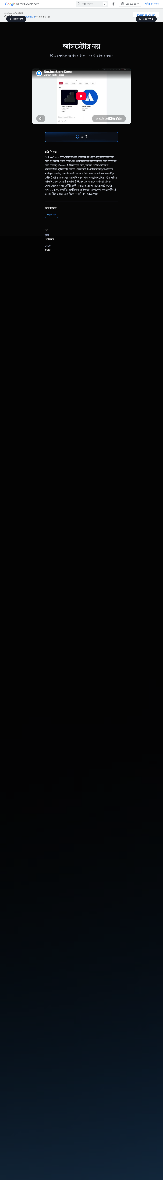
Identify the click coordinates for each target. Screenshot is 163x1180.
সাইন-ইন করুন (152, 4)
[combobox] (92, 4)
